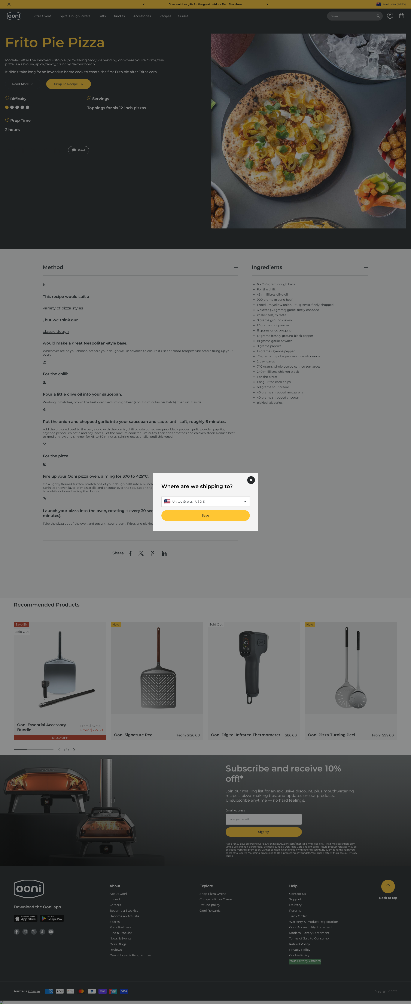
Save (205, 516)
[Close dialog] (251, 480)
